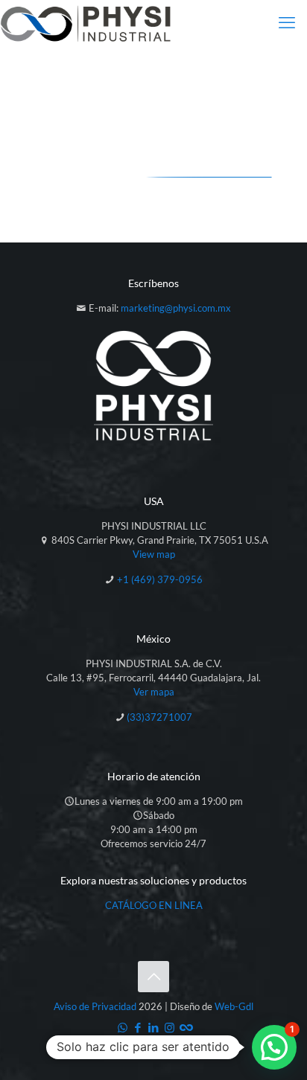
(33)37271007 (159, 717)
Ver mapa (153, 692)
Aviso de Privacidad (95, 1006)
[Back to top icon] (153, 976)
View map (154, 554)
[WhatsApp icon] (122, 1027)
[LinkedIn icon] (153, 1027)
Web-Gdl (234, 1006)
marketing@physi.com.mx (176, 308)
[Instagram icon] (169, 1027)
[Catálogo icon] (185, 1027)
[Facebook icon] (138, 1027)
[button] (274, 1047)
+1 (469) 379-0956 (160, 579)
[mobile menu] (287, 22)
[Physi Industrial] (85, 22)
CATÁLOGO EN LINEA (154, 905)
